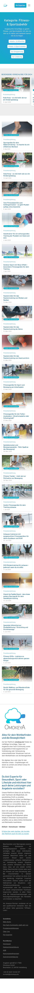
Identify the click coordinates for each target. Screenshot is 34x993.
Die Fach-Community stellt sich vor (15, 925)
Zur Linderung (17, 57)
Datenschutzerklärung (11, 947)
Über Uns (6, 931)
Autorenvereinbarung (10, 957)
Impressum (7, 944)
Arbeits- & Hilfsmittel (17, 41)
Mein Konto (7, 922)
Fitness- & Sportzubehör (17, 46)
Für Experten (20, 5)
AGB (4, 950)
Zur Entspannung (17, 51)
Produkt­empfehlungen (11, 928)
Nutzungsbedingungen (11, 953)
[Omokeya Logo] (5, 5)
